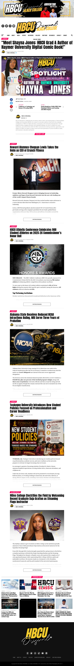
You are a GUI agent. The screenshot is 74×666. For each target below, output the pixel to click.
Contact (59, 35)
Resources (52, 35)
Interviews (30, 35)
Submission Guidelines (39, 657)
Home (8, 35)
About (13, 35)
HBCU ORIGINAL (11, 52)
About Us (19, 657)
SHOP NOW (44, 35)
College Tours (37, 39)
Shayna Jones (28, 101)
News (18, 35)
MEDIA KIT (48, 657)
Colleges (37, 35)
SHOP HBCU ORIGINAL (56, 657)
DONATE (65, 35)
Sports (24, 35)
